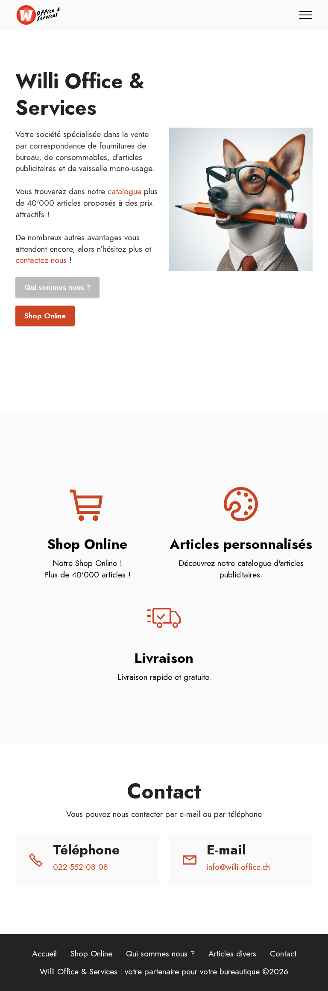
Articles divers (232, 953)
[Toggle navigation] (306, 15)
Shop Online (45, 315)
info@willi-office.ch (238, 867)
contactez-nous (41, 260)
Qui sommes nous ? (57, 287)
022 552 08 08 (80, 867)
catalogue (124, 191)
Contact (283, 953)
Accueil (44, 953)
